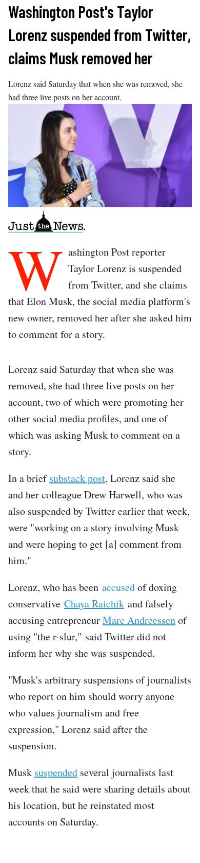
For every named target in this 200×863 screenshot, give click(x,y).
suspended (55, 772)
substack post (77, 478)
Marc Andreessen (139, 620)
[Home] (46, 223)
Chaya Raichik (94, 603)
